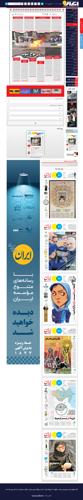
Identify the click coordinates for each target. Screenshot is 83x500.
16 (33, 10)
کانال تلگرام (81, 42)
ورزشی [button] (75, 65)
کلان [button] (76, 30)
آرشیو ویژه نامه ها (35, 157)
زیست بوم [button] (74, 57)
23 (16, 10)
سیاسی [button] (75, 12)
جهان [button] (75, 18)
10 (47, 10)
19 (26, 10)
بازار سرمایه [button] (74, 36)
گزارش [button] (75, 51)
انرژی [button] (75, 48)
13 (40, 10)
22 (18, 10)
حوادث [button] (75, 62)
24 (14, 10)
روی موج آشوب (71, 165)
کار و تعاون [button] (74, 45)
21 (21, 10)
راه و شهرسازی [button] (73, 39)
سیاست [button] (75, 24)
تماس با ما (81, 26)
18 (28, 10)
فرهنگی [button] (75, 60)
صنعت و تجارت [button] (73, 42)
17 (30, 10)
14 (38, 10)
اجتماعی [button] (75, 68)
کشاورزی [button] (74, 33)
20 (23, 10)
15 (35, 10)
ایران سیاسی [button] (73, 15)
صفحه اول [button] (74, 9)
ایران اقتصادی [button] (73, 27)
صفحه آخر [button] (74, 74)
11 (45, 10)
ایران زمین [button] (74, 54)
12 (43, 10)
